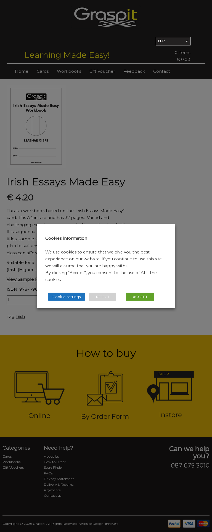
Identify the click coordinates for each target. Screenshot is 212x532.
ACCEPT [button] (140, 297)
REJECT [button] (102, 297)
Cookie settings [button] (66, 297)
